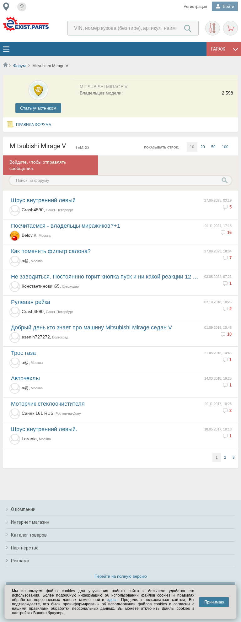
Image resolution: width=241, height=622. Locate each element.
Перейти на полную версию (120, 576)
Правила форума (33, 124)
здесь (112, 600)
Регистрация (195, 6)
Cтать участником (38, 108)
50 (213, 147)
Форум (19, 65)
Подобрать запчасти (212, 28)
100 (225, 147)
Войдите (18, 162)
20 (203, 147)
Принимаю (214, 602)
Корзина (230, 28)
